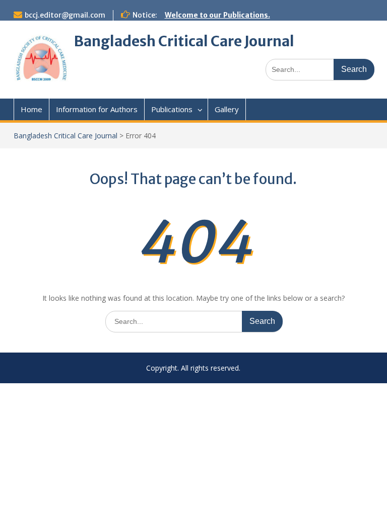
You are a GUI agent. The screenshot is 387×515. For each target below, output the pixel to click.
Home (31, 109)
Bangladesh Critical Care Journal (184, 41)
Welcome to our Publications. (217, 15)
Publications (171, 109)
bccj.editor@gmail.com (65, 15)
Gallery (227, 109)
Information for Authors (97, 109)
